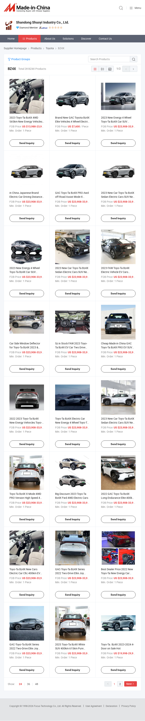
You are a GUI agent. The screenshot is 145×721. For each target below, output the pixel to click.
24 (20, 684)
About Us (49, 38)
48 (36, 684)
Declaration (111, 705)
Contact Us (105, 38)
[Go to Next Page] (133, 69)
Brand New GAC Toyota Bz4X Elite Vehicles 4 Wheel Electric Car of (72, 121)
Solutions (68, 38)
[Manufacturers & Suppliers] (27, 7)
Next (129, 684)
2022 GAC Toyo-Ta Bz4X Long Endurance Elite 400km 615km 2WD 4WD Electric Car (118, 497)
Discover (86, 38)
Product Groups (20, 59)
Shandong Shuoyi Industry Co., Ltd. (42, 22)
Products (31, 38)
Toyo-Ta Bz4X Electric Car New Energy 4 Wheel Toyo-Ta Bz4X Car (72, 422)
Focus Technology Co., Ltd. (48, 705)
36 (28, 684)
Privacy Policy (128, 705)
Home (11, 38)
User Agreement (94, 705)
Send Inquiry (26, 143)
